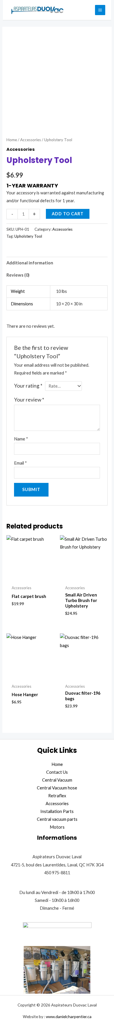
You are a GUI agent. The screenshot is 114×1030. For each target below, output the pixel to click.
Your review (29, 400)
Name (21, 438)
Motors (57, 827)
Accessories (30, 139)
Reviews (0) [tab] (18, 275)
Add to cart (68, 213)
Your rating (28, 386)
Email (20, 463)
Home (11, 139)
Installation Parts (57, 811)
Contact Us (57, 772)
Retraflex (57, 795)
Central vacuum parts (57, 819)
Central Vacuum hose (57, 787)
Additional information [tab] (29, 262)
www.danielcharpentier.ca (68, 1016)
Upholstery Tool (28, 236)
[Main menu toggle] (100, 10)
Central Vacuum (57, 780)
